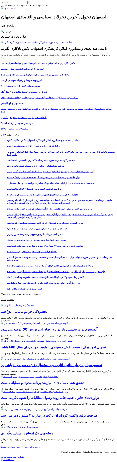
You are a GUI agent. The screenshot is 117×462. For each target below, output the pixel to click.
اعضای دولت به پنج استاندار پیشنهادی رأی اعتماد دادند (32, 251)
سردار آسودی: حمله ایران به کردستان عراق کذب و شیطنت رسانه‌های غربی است (45, 223)
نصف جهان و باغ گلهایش (12, 103)
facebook (25, 447)
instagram (5, 447)
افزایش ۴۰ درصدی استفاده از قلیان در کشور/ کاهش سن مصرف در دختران (42, 194)
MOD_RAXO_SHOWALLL (14, 129)
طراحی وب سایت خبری (12, 457)
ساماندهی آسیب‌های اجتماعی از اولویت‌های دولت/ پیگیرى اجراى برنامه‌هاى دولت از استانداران (51, 183)
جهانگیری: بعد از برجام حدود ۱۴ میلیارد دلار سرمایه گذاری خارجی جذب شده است (45, 246)
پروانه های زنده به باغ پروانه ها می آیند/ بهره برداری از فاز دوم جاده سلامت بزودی (39, 97)
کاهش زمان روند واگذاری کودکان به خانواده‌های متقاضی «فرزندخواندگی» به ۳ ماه (45, 277)
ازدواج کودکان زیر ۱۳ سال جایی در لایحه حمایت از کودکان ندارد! (37, 228)
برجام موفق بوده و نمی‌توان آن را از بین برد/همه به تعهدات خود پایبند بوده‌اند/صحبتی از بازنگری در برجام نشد (57, 271)
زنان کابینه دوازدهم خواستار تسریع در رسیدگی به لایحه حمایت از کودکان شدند (43, 177)
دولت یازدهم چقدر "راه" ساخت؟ (17, 123)
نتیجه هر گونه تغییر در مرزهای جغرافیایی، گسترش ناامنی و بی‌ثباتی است (41, 160)
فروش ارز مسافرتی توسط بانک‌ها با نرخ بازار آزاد (24, 92)
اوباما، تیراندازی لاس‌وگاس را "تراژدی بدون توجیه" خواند (33, 146)
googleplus (15, 447)
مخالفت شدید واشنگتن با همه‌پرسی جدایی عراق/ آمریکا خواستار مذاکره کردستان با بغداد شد (50, 265)
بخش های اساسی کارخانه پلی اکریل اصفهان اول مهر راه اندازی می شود (35, 74)
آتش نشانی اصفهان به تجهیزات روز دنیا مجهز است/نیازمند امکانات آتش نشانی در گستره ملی (50, 171)
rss (38, 447)
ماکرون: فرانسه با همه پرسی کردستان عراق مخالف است (34, 189)
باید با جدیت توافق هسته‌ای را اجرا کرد (24, 289)
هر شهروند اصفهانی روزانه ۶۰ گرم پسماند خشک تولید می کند (35, 166)
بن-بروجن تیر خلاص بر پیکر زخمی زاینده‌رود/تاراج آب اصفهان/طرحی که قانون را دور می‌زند (49, 209)
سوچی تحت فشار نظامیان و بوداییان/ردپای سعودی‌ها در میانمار (36, 240)
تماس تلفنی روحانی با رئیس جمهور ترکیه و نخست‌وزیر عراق (35, 234)
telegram (33, 447)
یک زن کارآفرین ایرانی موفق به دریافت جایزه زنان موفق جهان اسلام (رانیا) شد (38, 63)
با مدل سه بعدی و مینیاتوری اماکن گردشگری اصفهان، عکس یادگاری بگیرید (42, 140)
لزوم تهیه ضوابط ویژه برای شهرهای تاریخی (21, 80)
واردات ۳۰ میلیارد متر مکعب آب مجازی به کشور (24, 117)
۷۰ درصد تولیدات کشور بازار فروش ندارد (20, 86)
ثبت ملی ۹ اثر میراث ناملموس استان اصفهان (22, 69)
